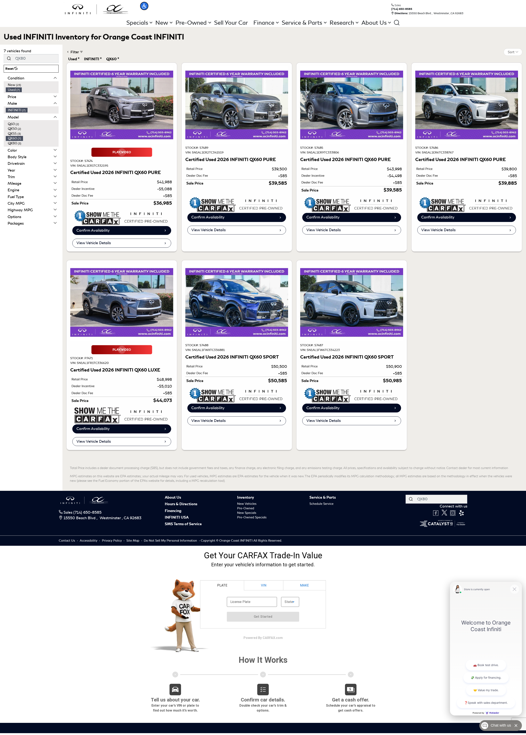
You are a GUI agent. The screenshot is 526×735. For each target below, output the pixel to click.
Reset (9, 69)
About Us (173, 497)
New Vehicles (246, 504)
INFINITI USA (177, 517)
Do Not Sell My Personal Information (171, 540)
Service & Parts (322, 497)
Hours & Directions (181, 504)
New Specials (246, 513)
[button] (144, 6)
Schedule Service (321, 504)
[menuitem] (32, 84)
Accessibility (89, 540)
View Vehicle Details (93, 243)
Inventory (245, 497)
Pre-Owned (245, 508)
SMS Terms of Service (183, 524)
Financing (173, 511)
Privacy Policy (112, 540)
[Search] (9, 58)
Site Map (133, 540)
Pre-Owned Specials (251, 517)
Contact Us (67, 540)
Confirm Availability (93, 230)
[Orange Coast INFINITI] (97, 8)
